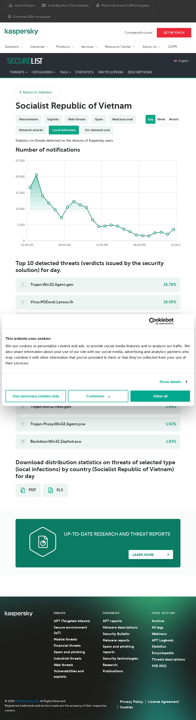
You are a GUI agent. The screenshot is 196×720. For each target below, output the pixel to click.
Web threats (63, 665)
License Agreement (163, 702)
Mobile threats (65, 639)
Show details (170, 382)
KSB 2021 (159, 666)
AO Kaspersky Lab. (27, 701)
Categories (111, 613)
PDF (32, 490)
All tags (157, 627)
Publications (113, 671)
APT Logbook (163, 640)
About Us (149, 46)
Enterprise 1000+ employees (31, 16)
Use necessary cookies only (36, 396)
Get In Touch (174, 32)
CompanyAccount (138, 32)
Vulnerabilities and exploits (69, 673)
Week (161, 119)
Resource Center (118, 46)
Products (63, 46)
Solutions (12, 46)
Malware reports (116, 640)
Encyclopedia (110, 72)
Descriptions (140, 72)
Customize (95, 396)
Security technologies (120, 658)
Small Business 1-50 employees (68, 5)
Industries (37, 46)
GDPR (172, 46)
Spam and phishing (69, 652)
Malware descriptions (120, 627)
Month (174, 119)
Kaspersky (21, 29)
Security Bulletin (116, 634)
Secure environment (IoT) (70, 630)
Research (110, 665)
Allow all (160, 396)
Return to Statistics (37, 92)
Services (87, 46)
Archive (158, 621)
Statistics (84, 72)
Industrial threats (67, 658)
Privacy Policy (131, 702)
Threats (59, 613)
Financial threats (67, 645)
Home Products (25, 5)
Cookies (126, 707)
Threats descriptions (168, 659)
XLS (59, 490)
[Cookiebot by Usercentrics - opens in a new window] (153, 321)
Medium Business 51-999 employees (125, 5)
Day (150, 119)
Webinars (159, 634)
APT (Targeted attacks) (72, 621)
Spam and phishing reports (118, 649)
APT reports (112, 621)
